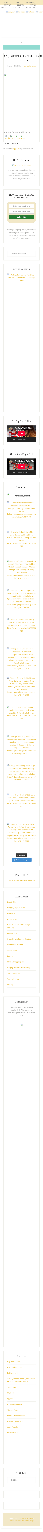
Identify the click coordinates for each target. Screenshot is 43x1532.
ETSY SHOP (16, 8)
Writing (10, 985)
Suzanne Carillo (21, 24)
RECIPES (20, 5)
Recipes (10, 956)
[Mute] (29, 439)
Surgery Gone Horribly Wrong (18, 967)
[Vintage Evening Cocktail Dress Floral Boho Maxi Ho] (21, 691)
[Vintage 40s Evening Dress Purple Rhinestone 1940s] (21, 778)
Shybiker (10, 1393)
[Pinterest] (30, 12)
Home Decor (12, 919)
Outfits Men (12, 950)
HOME (6, 2)
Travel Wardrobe (13, 973)
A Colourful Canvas (14, 1404)
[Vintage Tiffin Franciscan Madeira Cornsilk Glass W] (21, 574)
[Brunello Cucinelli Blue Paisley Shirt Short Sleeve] (21, 632)
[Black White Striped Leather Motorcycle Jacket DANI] (21, 515)
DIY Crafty (11, 913)
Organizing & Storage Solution (19, 939)
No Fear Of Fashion (14, 1421)
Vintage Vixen (12, 1410)
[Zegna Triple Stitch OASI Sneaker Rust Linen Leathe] (21, 808)
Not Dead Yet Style (14, 1367)
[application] (21, 433)
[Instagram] (10, 12)
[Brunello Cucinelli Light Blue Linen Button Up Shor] (21, 545)
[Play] (10, 439)
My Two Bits (12, 933)
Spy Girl (10, 1398)
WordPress (25, 1520)
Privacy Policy (30, 2)
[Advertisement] (24, 1061)
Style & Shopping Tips (16, 962)
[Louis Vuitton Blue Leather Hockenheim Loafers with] (21, 720)
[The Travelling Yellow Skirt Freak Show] (21, 1025)
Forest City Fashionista (16, 1416)
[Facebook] (20, 12)
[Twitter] (39, 12)
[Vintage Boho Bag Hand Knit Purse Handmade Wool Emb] (21, 749)
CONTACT (7, 5)
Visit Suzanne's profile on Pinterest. (21, 880)
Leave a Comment (30, 66)
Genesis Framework (15, 1520)
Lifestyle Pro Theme (27, 1518)
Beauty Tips (11, 902)
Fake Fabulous (12, 1433)
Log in (32, 1520)
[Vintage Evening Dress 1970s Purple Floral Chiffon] (21, 837)
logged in (15, 149)
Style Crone (11, 1387)
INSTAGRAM (30, 8)
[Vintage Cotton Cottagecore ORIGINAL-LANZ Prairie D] (21, 603)
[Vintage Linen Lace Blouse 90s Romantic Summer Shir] (21, 661)
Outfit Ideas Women (15, 945)
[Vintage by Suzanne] (21, 281)
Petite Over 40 (12, 1373)
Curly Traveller (12, 1427)
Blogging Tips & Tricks (16, 908)
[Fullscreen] (33, 439)
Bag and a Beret (13, 1362)
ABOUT (17, 2)
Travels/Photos (13, 979)
